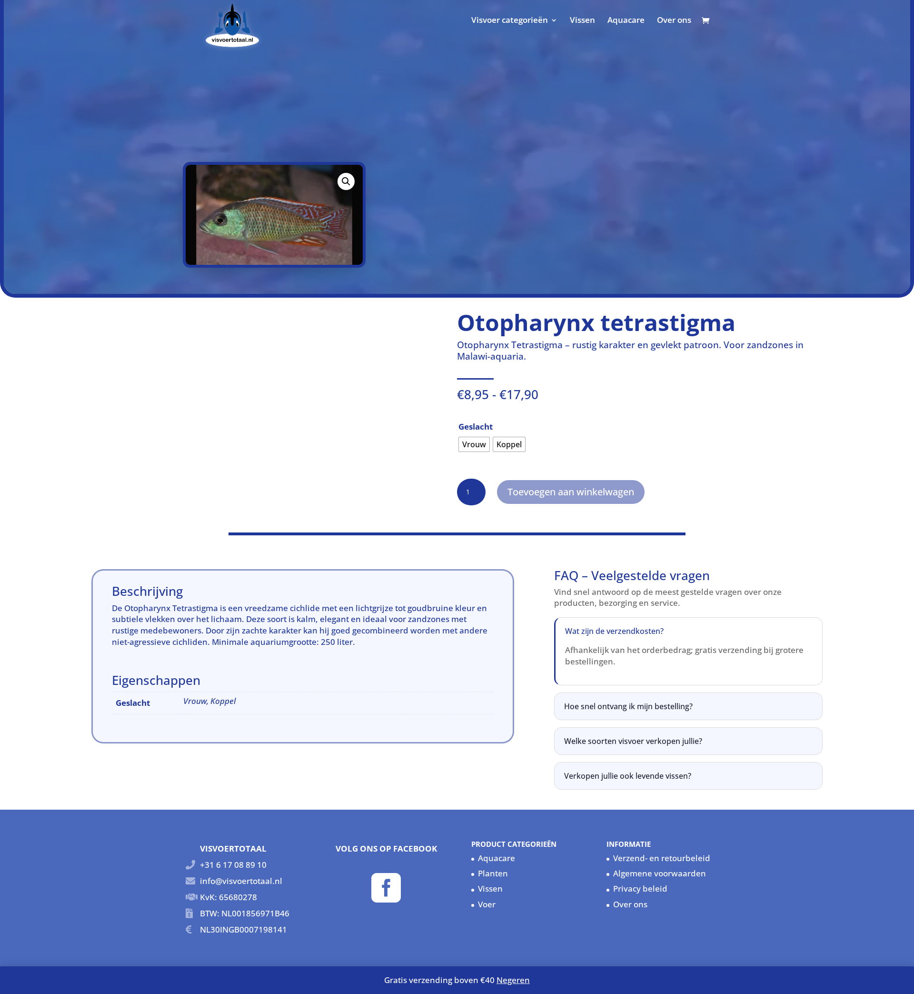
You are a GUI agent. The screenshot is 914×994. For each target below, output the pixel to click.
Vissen (582, 21)
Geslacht (475, 426)
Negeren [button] (513, 979)
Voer (487, 904)
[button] (346, 181)
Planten (493, 873)
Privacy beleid (640, 888)
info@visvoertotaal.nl (241, 880)
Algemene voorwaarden (659, 873)
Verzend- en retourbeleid (661, 858)
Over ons (674, 21)
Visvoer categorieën (509, 21)
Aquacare (626, 21)
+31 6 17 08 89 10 (233, 864)
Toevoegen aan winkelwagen (570, 491)
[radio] (474, 444)
